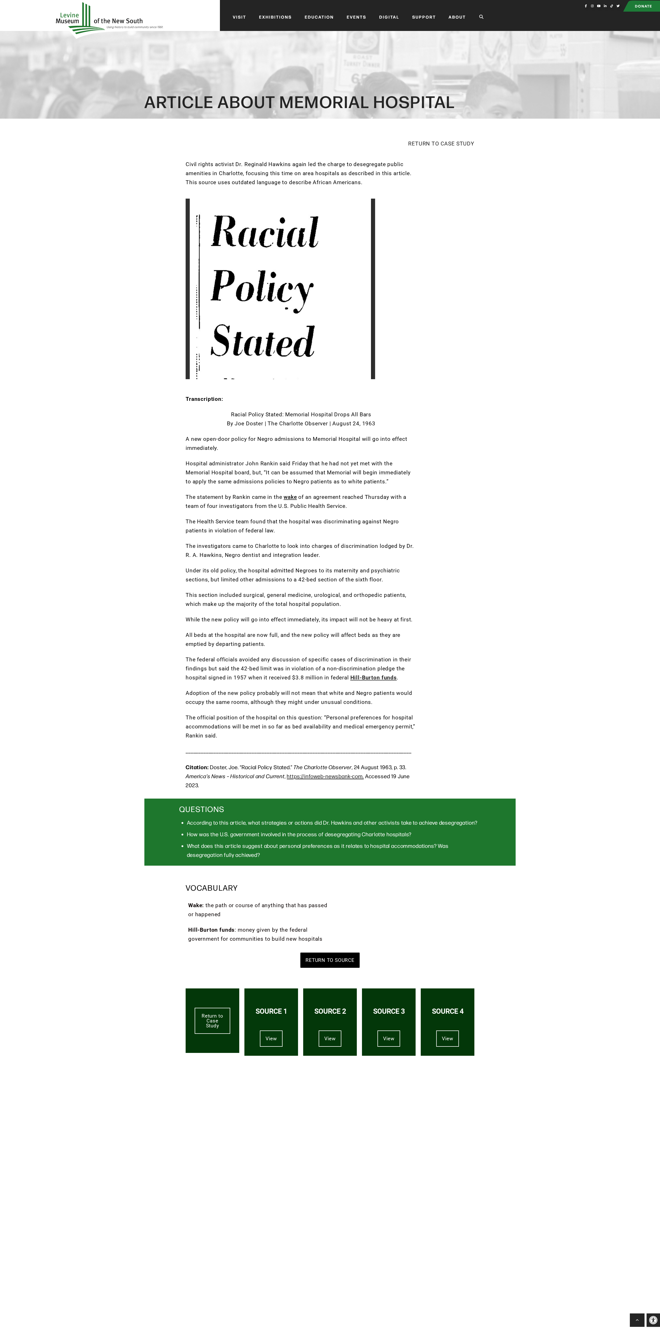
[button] (653, 1320)
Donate (643, 6)
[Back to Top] (637, 1320)
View (271, 1039)
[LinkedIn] (605, 6)
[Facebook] (586, 6)
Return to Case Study (441, 144)
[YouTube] (599, 6)
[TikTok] (612, 6)
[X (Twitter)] (618, 6)
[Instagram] (592, 6)
